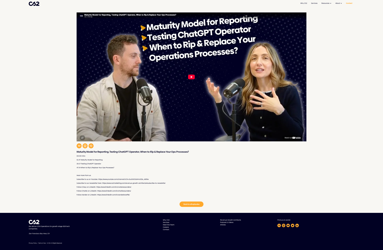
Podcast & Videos (226, 222)
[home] (34, 3)
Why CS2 (303, 3)
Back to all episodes (191, 204)
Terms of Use (42, 243)
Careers (166, 227)
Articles (223, 225)
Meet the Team (168, 225)
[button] (326, 3)
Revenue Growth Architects (230, 220)
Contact (349, 3)
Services (314, 3)
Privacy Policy (33, 243)
